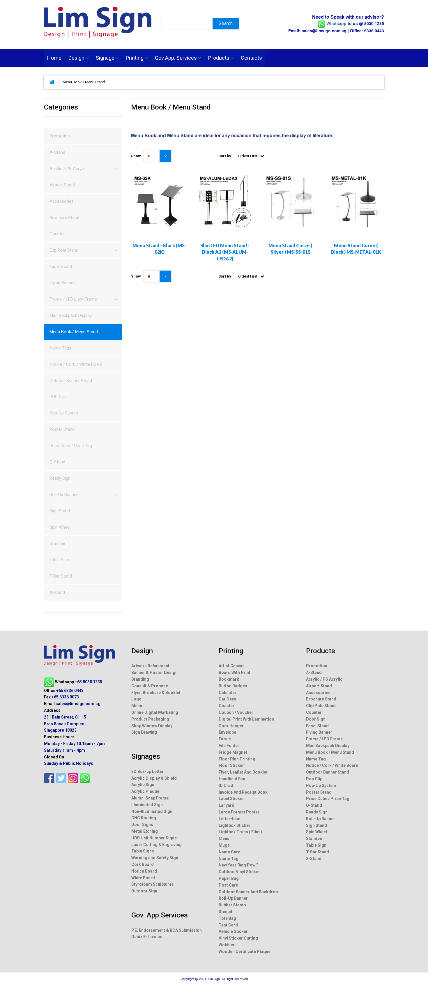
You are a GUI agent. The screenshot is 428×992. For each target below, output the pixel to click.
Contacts (251, 58)
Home (54, 58)
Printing (135, 58)
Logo (136, 699)
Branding (140, 679)
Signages (145, 756)
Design (76, 58)
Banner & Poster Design (154, 672)
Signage (105, 58)
